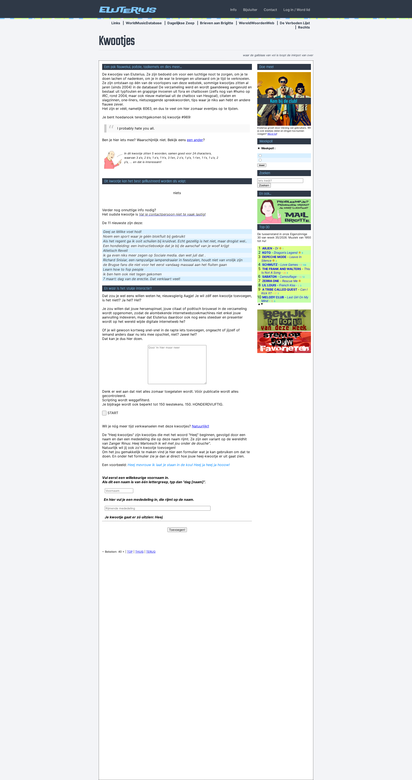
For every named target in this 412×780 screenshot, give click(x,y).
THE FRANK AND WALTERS (281, 269)
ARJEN (267, 248)
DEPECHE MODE (274, 257)
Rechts (304, 27)
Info (233, 10)
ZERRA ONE (270, 281)
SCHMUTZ (269, 264)
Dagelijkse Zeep (180, 23)
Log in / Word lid (296, 10)
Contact (270, 10)
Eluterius (127, 9)
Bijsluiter (250, 10)
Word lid (272, 133)
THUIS (139, 551)
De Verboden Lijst (295, 23)
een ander (195, 140)
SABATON (269, 276)
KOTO (266, 252)
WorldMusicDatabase (144, 23)
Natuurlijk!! (200, 426)
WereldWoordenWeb (256, 23)
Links (115, 23)
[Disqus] (177, 611)
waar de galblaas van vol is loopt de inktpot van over (278, 55)
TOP (130, 551)
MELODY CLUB (273, 297)
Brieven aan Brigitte (216, 23)
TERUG (151, 551)
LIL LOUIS (269, 285)
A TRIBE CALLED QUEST (279, 289)
